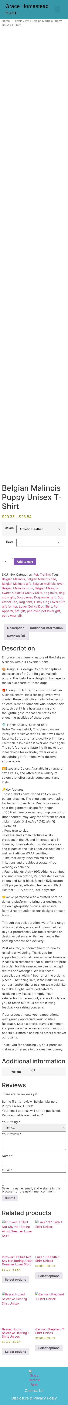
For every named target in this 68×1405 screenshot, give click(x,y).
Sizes (9, 541)
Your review (11, 1134)
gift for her (9, 606)
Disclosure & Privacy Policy (34, 1398)
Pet (27, 21)
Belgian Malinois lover (47, 584)
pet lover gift (50, 611)
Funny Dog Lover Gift (49, 602)
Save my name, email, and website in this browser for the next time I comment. (31, 1190)
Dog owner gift (45, 597)
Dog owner (24, 597)
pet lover (33, 611)
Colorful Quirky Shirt (27, 593)
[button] (57, 9)
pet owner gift (12, 615)
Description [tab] (15, 628)
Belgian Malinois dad (41, 579)
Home (6, 21)
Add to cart (25, 561)
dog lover (50, 593)
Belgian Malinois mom (17, 588)
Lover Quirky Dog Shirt (35, 606)
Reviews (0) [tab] (16, 636)
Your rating (11, 1121)
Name (7, 1155)
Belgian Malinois (13, 579)
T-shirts (17, 21)
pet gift (20, 611)
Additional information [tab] (46, 628)
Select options (15, 1279)
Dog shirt (25, 602)
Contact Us (34, 1390)
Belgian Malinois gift (16, 584)
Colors (9, 528)
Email (7, 1170)
